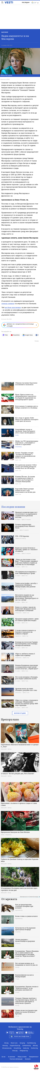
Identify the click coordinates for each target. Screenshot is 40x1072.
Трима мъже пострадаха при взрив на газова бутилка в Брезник (26, 1012)
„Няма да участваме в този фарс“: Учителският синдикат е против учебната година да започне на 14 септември (26, 561)
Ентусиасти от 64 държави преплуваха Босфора (25, 929)
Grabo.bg (26, 1048)
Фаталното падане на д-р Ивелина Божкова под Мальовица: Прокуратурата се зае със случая (26, 597)
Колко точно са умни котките (26, 916)
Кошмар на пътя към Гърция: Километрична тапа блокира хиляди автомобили (26, 643)
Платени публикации (16, 1059)
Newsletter (16, 335)
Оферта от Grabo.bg (20, 538)
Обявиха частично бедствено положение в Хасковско (26, 384)
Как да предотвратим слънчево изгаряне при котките (24, 906)
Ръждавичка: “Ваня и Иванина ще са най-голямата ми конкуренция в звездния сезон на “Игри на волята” (27, 953)
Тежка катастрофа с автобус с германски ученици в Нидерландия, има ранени (26, 585)
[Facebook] (20, 1061)
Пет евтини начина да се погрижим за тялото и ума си (26, 964)
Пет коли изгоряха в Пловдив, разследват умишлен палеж (26, 678)
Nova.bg (5, 1045)
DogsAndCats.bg (15, 1045)
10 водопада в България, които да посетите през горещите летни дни (19, 889)
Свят (16, 530)
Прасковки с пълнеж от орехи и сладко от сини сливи (19, 804)
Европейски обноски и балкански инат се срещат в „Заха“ (20, 746)
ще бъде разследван (13, 308)
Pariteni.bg (34, 1048)
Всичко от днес (20, 713)
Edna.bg (14, 1050)
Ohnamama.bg (6, 1048)
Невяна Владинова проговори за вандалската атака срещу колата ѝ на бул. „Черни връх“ (26, 667)
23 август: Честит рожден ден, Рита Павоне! (17, 774)
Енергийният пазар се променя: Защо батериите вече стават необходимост (25, 431)
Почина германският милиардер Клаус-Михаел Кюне (25, 526)
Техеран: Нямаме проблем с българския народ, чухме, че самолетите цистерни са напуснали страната (26, 1000)
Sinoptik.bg (17, 1048)
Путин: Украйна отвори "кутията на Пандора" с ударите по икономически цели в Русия (25, 455)
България (4, 32)
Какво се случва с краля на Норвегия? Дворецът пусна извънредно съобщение (25, 608)
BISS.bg (35, 1045)
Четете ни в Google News (21, 1036)
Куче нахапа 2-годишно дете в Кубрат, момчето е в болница (26, 407)
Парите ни (18, 636)
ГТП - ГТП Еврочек (22, 536)
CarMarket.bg (26, 1045)
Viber (6, 335)
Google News (29, 335)
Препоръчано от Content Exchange (29, 896)
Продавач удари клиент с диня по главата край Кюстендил (27, 619)
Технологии (18, 692)
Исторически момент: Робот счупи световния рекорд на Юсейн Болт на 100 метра (26, 466)
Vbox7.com (14, 1043)
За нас (3, 1057)
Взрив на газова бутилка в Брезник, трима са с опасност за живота (26, 549)
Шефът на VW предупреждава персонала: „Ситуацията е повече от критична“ (26, 442)
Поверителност (33, 1057)
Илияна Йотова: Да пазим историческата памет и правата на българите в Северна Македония (25, 479)
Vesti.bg (9, 2)
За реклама (11, 1057)
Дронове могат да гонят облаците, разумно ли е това (26, 689)
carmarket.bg (18, 446)
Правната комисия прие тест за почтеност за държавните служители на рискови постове (26, 514)
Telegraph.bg (24, 1050)
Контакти (27, 1059)
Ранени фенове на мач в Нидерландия (24, 976)
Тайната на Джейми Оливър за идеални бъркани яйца (19, 860)
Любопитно (18, 612)
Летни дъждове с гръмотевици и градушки (25, 940)
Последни (25, 2)
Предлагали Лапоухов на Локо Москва (15, 832)
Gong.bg (22, 1043)
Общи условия (22, 1057)
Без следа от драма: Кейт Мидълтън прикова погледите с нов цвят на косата (26, 419)
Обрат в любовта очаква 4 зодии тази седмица (25, 654)
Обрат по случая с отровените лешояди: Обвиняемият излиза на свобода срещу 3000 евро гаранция (26, 702)
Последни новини (13, 506)
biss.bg (16, 435)
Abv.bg (6, 1043)
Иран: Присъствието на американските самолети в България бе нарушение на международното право (25, 397)
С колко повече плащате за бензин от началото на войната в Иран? (25, 632)
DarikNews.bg (31, 1043)
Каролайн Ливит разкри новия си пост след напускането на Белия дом (25, 490)
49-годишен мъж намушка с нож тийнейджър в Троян (25, 572)
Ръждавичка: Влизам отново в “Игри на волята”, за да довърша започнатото (26, 988)
